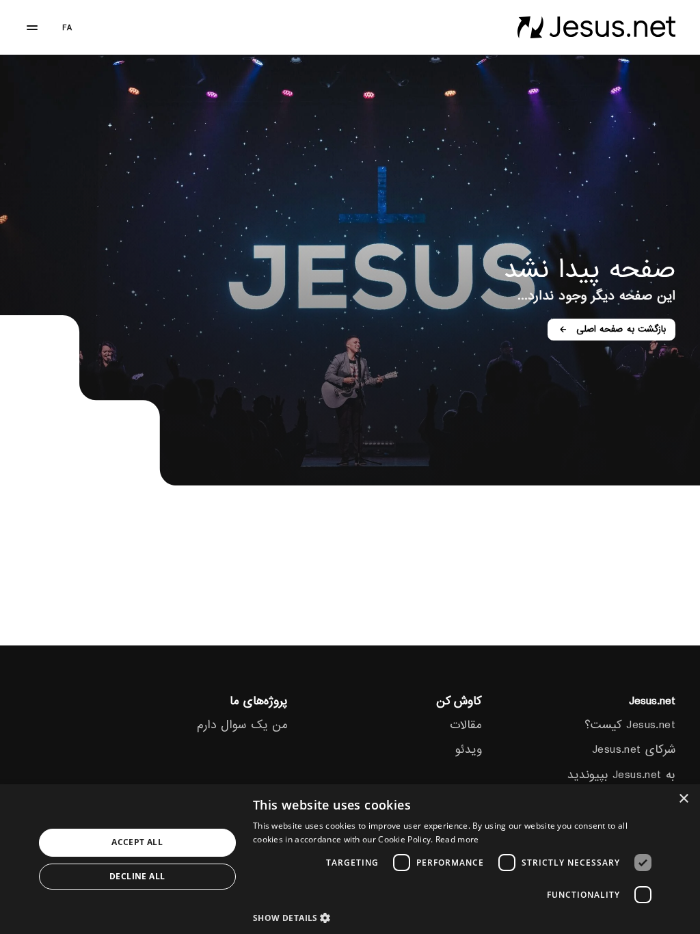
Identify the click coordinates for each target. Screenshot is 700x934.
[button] (456, 917)
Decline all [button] (137, 876)
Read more (457, 839)
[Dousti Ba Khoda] (596, 27)
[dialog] (350, 859)
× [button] (684, 799)
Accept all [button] (137, 842)
